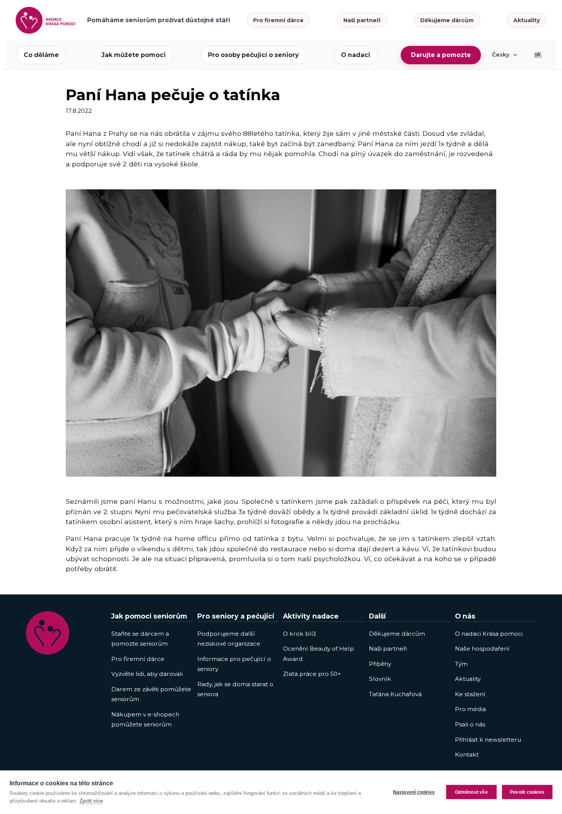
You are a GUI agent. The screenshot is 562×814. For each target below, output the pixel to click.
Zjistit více (91, 801)
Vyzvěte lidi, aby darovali (147, 673)
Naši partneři (361, 20)
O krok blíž (299, 633)
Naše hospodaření (482, 648)
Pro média (470, 709)
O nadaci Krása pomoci (489, 633)
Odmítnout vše (471, 792)
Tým (461, 663)
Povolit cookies (527, 792)
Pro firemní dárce (278, 20)
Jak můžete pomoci (133, 55)
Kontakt (467, 754)
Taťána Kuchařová (395, 694)
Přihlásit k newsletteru (488, 739)
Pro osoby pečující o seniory (253, 55)
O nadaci (355, 55)
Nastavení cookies (414, 792)
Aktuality (526, 20)
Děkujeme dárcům (447, 20)
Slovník (380, 678)
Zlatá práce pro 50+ (312, 673)
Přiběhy (380, 663)
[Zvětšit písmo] (538, 55)
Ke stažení (470, 694)
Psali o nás (470, 724)
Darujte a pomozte (441, 55)
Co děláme (41, 55)
